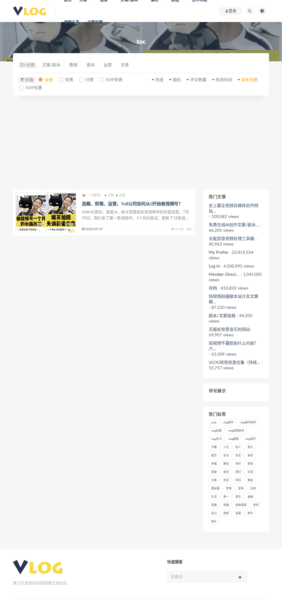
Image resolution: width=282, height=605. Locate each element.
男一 (226, 496)
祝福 (226, 505)
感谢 (214, 472)
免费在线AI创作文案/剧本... (234, 225)
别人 (238, 447)
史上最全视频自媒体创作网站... (233, 208)
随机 (177, 80)
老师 (256, 505)
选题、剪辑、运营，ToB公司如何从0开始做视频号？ (132, 204)
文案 (214, 480)
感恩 (250, 463)
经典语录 (240, 505)
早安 (226, 480)
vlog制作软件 (248, 422)
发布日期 (249, 80)
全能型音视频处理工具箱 (231, 239)
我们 (238, 472)
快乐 (238, 463)
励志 (214, 455)
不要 (214, 447)
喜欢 (250, 455)
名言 (238, 455)
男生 (238, 496)
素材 (90, 65)
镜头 (214, 521)
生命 (253, 488)
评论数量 (198, 80)
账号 (250, 513)
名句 (226, 455)
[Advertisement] (141, 142)
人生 (226, 447)
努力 (250, 447)
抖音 (250, 472)
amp (213, 422)
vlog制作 (228, 422)
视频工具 (72, 22)
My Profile (218, 252)
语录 (238, 513)
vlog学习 (216, 439)
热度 (159, 80)
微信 (226, 463)
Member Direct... (224, 274)
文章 (125, 65)
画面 (250, 496)
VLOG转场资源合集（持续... (234, 363)
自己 (214, 513)
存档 (213, 288)
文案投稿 (95, 22)
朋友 (250, 480)
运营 (108, 65)
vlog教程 (233, 439)
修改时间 (224, 80)
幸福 (214, 463)
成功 (226, 472)
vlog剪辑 (216, 430)
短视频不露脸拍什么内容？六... (233, 346)
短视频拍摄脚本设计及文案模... (233, 299)
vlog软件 (250, 439)
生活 (214, 496)
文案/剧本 (51, 65)
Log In (214, 266)
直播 (214, 505)
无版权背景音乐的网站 (229, 330)
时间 (238, 480)
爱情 (241, 488)
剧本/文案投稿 (222, 316)
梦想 (229, 488)
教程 (73, 65)
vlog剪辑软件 (236, 430)
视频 (226, 513)
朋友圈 (215, 488)
